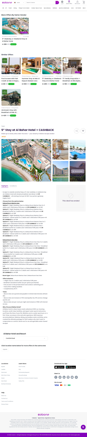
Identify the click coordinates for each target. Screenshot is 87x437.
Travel (3, 126)
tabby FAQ (21, 381)
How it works (22, 366)
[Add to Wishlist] (83, 130)
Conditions (13, 186)
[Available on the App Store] (59, 367)
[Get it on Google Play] (71, 367)
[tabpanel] (15, 33)
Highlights (4, 186)
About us (3, 395)
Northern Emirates (6, 384)
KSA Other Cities (5, 375)
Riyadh (3, 366)
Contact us (4, 398)
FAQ (20, 369)
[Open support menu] (83, 427)
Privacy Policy (4, 404)
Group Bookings (23, 375)
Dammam (4, 372)
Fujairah (5, 349)
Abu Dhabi (4, 381)
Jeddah (3, 369)
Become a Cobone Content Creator (28, 378)
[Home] (7, 2)
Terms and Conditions (7, 401)
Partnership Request (24, 372)
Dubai (2, 378)
